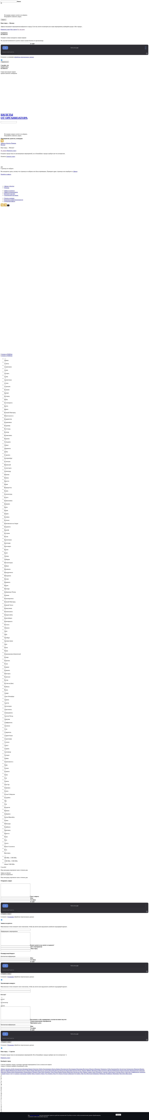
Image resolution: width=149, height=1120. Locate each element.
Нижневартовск (134, 1070)
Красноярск (69, 1070)
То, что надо (21, 29)
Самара (89, 1072)
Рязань (85, 1072)
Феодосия (90, 1073)
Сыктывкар (23, 1073)
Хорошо (118, 1114)
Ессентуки (123, 1069)
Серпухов (128, 1072)
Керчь (29, 1070)
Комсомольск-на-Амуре (42, 1070)
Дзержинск (103, 1069)
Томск (43, 1073)
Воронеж (97, 1069)
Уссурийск (77, 1073)
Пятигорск (70, 1072)
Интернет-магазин (9, 193)
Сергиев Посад (120, 1072)
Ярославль (129, 1073)
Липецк (84, 1070)
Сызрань (17, 1073)
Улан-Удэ (56, 1073)
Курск (80, 1070)
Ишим (8, 1070)
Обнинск (35, 1072)
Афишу (75, 171)
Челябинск (109, 1073)
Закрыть (3, 19)
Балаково (25, 1069)
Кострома (52, 1070)
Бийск (41, 1069)
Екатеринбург (115, 1069)
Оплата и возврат (9, 198)
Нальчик (127, 1070)
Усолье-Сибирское (68, 1073)
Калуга (24, 1070)
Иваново (137, 1069)
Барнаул (30, 1069)
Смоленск (142, 1072)
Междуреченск (102, 1070)
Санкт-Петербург (97, 1072)
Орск (52, 1072)
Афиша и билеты (6, 143)
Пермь (60, 1072)
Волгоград (86, 1069)
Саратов (105, 1072)
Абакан (3, 1069)
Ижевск (142, 1069)
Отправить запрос (6, 914)
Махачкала (95, 1070)
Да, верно (3, 150)
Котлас (57, 1070)
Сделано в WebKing (6, 354)
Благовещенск (47, 1069)
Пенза (56, 1072)
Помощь (13, 143)
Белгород (36, 1069)
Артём (13, 1069)
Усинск (61, 1073)
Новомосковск (19, 1072)
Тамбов (29, 1073)
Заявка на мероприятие (11, 192)
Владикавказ (73, 1069)
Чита (121, 1073)
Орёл (43, 1072)
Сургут (12, 1073)
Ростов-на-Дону (78, 1072)
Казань (20, 1070)
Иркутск (3, 1070)
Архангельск (19, 1069)
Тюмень (50, 1073)
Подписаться (4, 62)
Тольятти (38, 1073)
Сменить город (10, 156)
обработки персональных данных (24, 57)
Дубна (109, 1069)
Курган (75, 1070)
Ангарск (8, 1069)
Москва (109, 1070)
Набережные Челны (118, 1070)
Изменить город (5, 29)
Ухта (85, 1073)
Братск (54, 1069)
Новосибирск (28, 1072)
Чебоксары (102, 1073)
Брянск (58, 1069)
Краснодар (62, 1070)
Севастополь (112, 1072)
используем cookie (34, 1115)
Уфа (82, 1073)
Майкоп (89, 1070)
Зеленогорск (130, 1069)
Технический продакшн (11, 195)
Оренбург (48, 1072)
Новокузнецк (11, 1072)
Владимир (80, 1069)
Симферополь (135, 1072)
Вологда (92, 1069)
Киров (33, 1070)
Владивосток (65, 1069)
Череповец (116, 1073)
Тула (46, 1073)
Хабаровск (96, 1073)
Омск (39, 1072)
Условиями (10, 917)
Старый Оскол (5, 1073)
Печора (64, 1072)
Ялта (124, 1073)
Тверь (33, 1073)
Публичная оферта (9, 201)
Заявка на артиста (9, 190)
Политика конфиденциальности (13, 200)
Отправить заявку (6, 973)
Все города (14, 29)
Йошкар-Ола (14, 1070)
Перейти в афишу (6, 174)
